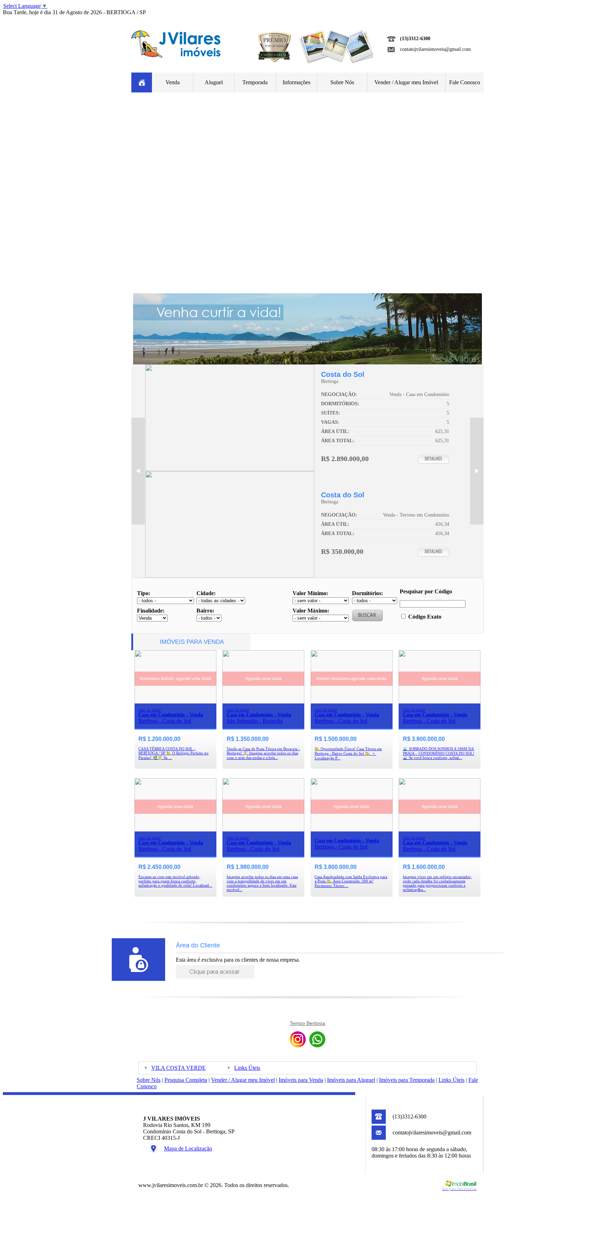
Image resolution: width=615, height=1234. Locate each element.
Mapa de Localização (188, 1148)
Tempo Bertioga (307, 1023)
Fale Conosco (464, 82)
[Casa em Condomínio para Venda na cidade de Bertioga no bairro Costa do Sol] (175, 702)
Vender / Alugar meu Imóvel (406, 82)
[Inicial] (175, 56)
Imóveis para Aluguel (351, 1080)
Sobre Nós (342, 82)
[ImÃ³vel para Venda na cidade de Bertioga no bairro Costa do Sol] (229, 469)
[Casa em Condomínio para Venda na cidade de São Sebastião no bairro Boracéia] (263, 702)
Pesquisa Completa (185, 1080)
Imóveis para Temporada (407, 1080)
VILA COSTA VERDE (178, 1068)
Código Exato (424, 617)
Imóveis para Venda (301, 1080)
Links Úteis (247, 1068)
